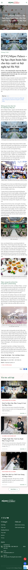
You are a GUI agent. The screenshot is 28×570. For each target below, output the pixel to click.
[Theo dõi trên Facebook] (2, 518)
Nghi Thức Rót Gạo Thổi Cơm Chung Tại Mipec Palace (13, 475)
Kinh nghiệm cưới (6, 400)
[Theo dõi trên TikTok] (6, 518)
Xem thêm (22, 413)
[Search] (26, 2)
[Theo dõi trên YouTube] (8, 518)
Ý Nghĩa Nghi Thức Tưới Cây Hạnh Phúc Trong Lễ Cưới (12, 440)
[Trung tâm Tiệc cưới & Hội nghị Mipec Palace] (14, 2)
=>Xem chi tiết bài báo (6, 365)
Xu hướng (13, 400)
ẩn (7, 96)
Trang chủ (11, 23)
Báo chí (17, 23)
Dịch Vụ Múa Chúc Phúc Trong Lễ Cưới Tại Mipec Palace (14, 404)
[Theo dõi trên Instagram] (4, 518)
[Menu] (2, 2)
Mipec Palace (18, 568)
